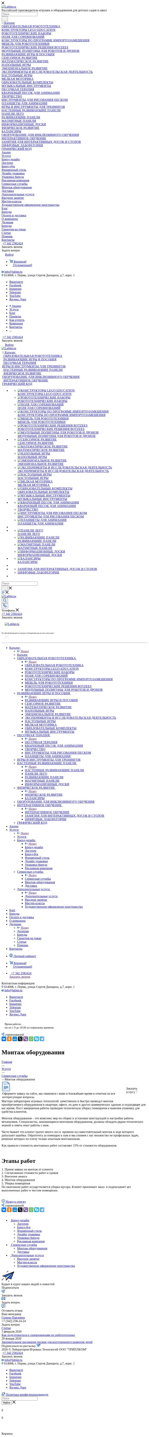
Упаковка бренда (28, 1237)
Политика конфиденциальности (27, 1394)
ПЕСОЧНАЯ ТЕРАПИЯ (41, 742)
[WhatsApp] (31, 1038)
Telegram (15, 292)
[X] (20, 1038)
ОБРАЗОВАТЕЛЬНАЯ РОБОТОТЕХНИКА (54, 665)
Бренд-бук (23, 1227)
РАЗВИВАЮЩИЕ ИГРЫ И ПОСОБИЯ (51, 700)
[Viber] (25, 1038)
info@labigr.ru (13, 271)
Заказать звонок (19, 976)
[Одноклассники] (9, 1038)
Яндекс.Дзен (17, 299)
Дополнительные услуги (41, 896)
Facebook (15, 285)
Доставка (23, 1251)
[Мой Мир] (14, 1038)
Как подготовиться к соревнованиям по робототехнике (38, 1335)
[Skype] (36, 1038)
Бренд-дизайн (34, 847)
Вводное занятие (28, 1258)
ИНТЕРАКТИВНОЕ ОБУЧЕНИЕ (47, 812)
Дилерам (23, 931)
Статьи (6, 1328)
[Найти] (5, 18)
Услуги (21, 836)
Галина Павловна (13, 1317)
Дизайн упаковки (28, 1234)
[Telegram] (42, 1038)
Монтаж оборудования (32, 1248)
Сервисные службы (38, 878)
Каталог (22, 654)
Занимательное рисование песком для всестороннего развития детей (47, 1342)
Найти (6, 1402)
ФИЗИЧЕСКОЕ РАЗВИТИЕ (44, 794)
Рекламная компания (31, 1241)
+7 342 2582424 (13, 243)
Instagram (15, 288)
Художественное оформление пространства (46, 1265)
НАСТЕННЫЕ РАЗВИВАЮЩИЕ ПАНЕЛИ (54, 770)
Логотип (23, 1223)
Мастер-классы (27, 1262)
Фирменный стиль (29, 1230)
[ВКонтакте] (4, 1038)
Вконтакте (16, 281)
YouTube (15, 295)
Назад (25, 651)
